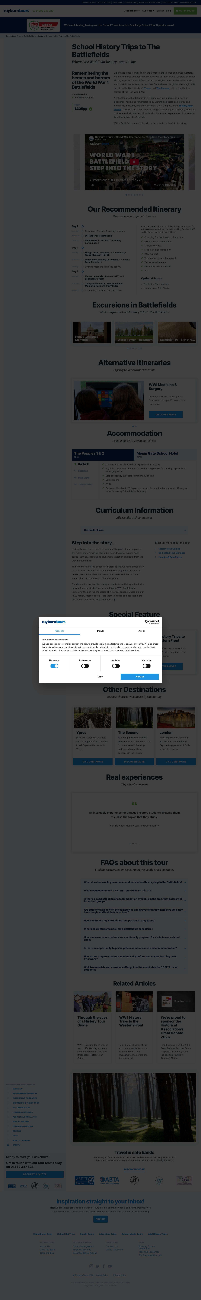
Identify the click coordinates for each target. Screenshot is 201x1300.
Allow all (140, 677)
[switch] (85, 666)
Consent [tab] (59, 631)
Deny (100, 677)
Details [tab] (100, 631)
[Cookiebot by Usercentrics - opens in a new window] (147, 622)
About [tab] (142, 631)
